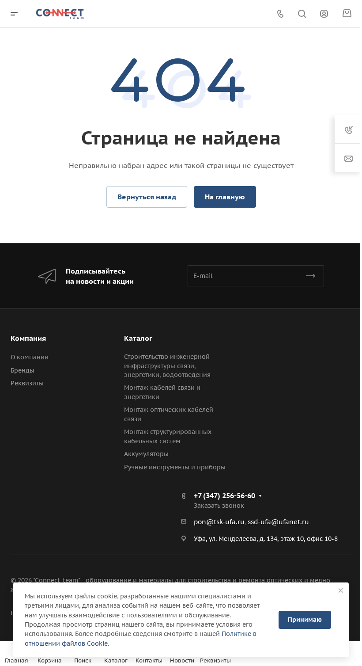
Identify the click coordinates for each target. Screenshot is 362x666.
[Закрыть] (341, 590)
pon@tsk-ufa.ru (219, 522)
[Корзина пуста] (346, 13)
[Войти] (324, 14)
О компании (30, 357)
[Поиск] (302, 14)
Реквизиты (27, 383)
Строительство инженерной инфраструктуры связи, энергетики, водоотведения (167, 366)
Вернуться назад (146, 196)
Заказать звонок (219, 506)
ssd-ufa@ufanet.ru (278, 522)
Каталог (138, 338)
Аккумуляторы (146, 454)
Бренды (22, 370)
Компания (28, 338)
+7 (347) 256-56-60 (224, 495)
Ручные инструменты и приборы (175, 467)
